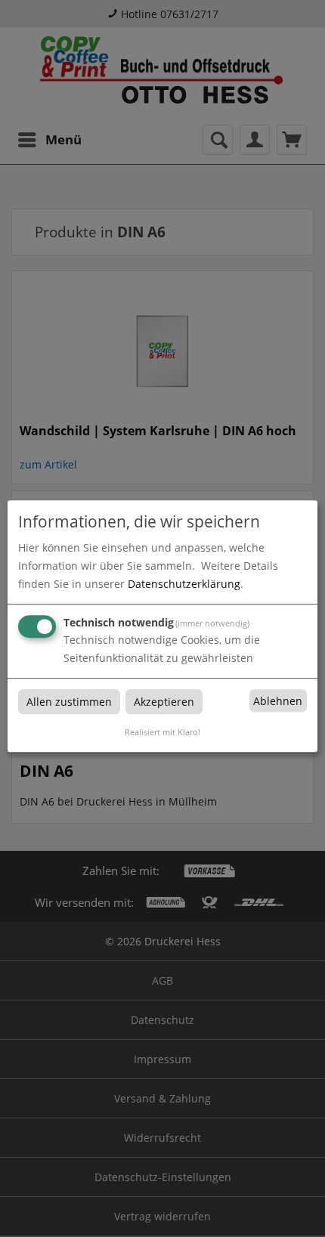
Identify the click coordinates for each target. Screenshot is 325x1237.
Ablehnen (277, 701)
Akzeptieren (164, 701)
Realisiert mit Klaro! (162, 732)
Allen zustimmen (69, 701)
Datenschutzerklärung (184, 584)
